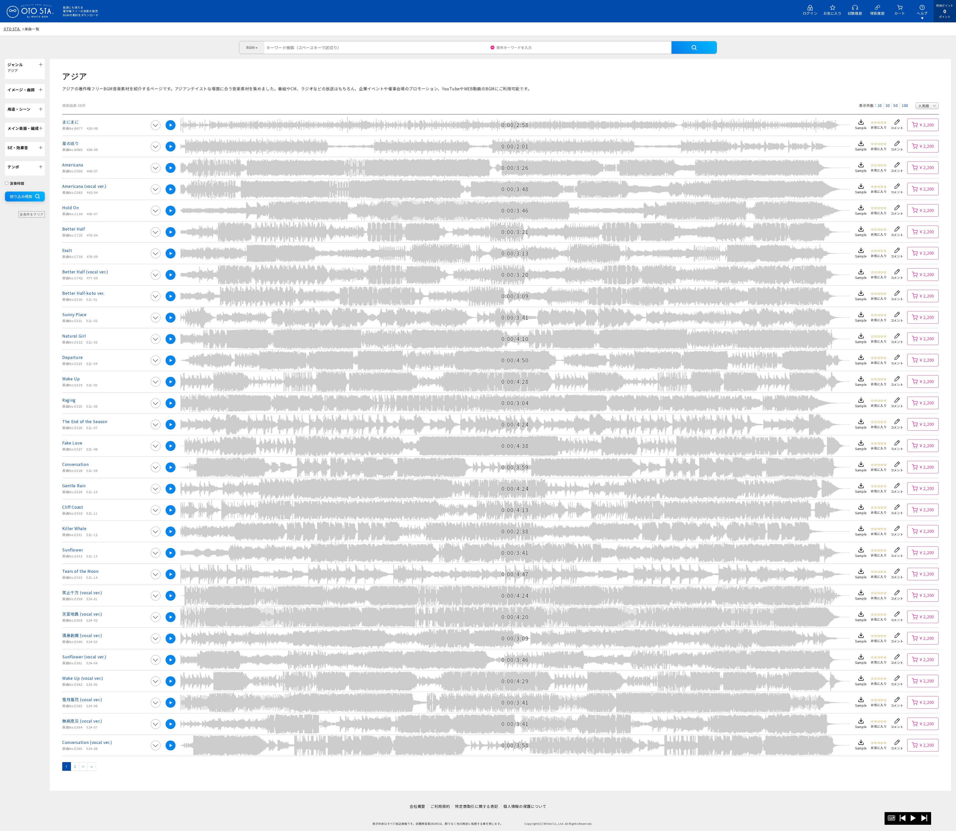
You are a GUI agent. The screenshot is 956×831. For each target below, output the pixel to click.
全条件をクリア (32, 214)
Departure (72, 357)
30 (888, 105)
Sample (861, 128)
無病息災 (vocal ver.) (82, 721)
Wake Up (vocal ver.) (82, 678)
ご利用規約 (440, 806)
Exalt (67, 250)
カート (899, 13)
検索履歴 (877, 13)
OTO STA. (12, 28)
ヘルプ (922, 13)
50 (896, 105)
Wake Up (71, 379)
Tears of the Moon (80, 571)
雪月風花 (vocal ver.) (82, 699)
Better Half (73, 229)
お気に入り (832, 13)
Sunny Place (74, 314)
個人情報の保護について (524, 806)
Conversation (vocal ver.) (87, 742)
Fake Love (72, 443)
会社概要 (417, 806)
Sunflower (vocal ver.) (84, 657)
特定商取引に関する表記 (476, 806)
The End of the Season (84, 421)
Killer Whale (74, 528)
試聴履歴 (855, 13)
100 (905, 105)
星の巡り (70, 143)
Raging (69, 400)
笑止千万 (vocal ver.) (82, 592)
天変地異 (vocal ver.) (82, 614)
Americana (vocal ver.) (84, 186)
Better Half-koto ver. (83, 293)
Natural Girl (74, 336)
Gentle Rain (74, 486)
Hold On (70, 207)
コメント (897, 128)
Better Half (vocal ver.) (85, 272)
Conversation (75, 464)
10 (880, 105)
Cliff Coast (72, 507)
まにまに (70, 122)
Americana (72, 165)
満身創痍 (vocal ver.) (82, 635)
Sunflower (72, 550)
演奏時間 (17, 183)
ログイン (810, 13)
